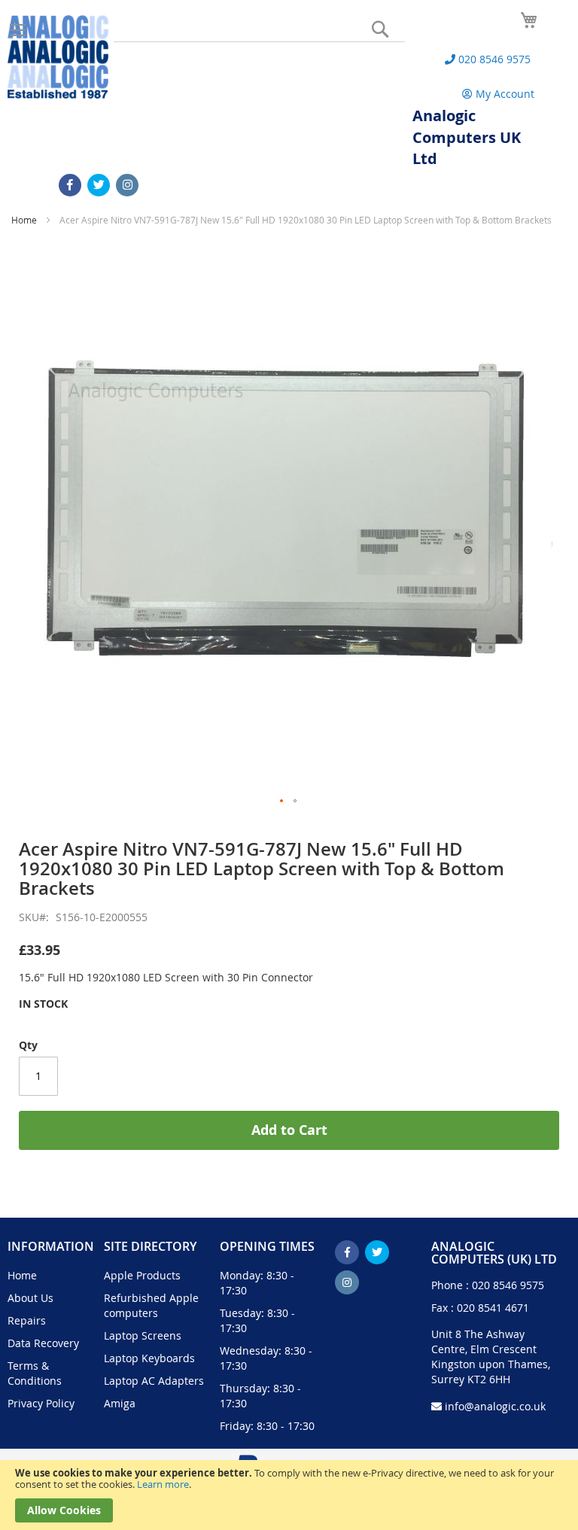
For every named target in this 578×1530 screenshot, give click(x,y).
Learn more (163, 1484)
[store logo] (58, 57)
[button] (282, 801)
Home (24, 220)
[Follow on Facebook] (70, 185)
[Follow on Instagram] (127, 185)
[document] (289, 1495)
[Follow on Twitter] (98, 185)
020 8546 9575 (508, 1285)
